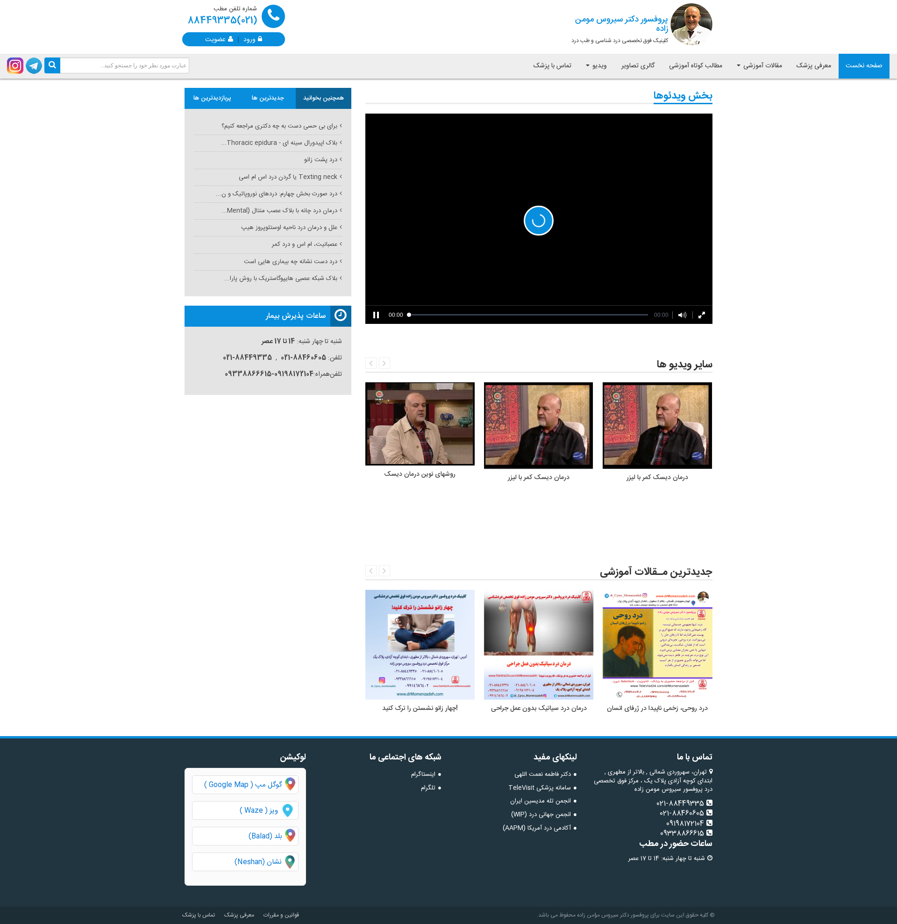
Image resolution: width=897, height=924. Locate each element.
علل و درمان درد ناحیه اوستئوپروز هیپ (289, 227)
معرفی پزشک (814, 66)
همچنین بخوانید (323, 98)
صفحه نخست (864, 66)
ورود (249, 39)
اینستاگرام (423, 774)
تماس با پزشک (552, 66)
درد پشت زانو (320, 160)
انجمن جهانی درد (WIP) (541, 814)
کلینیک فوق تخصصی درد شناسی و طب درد (619, 29)
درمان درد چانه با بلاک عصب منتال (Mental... (279, 211)
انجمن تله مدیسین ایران (540, 801)
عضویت (215, 39)
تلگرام (428, 788)
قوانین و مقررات (281, 915)
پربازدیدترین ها (212, 98)
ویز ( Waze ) (259, 811)
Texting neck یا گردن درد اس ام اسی (288, 177)
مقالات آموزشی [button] (761, 66)
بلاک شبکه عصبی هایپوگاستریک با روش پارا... (280, 278)
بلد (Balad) (265, 836)
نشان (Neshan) (266, 862)
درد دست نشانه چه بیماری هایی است (290, 262)
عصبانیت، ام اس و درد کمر (304, 244)
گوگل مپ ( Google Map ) (243, 785)
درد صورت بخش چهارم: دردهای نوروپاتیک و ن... (276, 194)
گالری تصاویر (638, 66)
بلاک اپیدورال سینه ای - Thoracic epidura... (279, 143)
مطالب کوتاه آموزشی (695, 66)
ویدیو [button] (599, 66)
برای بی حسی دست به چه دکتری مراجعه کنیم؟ (279, 126)
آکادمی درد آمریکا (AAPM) (537, 828)
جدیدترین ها (268, 98)
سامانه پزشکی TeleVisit (539, 788)
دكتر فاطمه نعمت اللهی (542, 774)
